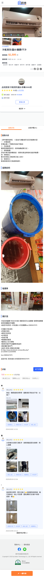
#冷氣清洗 (5, 46)
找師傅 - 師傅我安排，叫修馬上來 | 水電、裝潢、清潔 (22, 3)
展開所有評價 (21, 533)
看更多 (21, 108)
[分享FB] (35, 69)
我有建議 (27, 544)
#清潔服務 (19, 94)
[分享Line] (38, 69)
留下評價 (38, 369)
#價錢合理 (18, 425)
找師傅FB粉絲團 (19, 549)
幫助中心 (17, 544)
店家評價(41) (32, 128)
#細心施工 (34, 425)
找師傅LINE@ (24, 549)
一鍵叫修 (23, 573)
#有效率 (26, 425)
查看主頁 (22, 102)
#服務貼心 (10, 425)
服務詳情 (11, 128)
